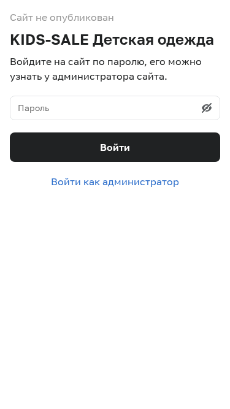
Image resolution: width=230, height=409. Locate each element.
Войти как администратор (115, 181)
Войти (115, 147)
